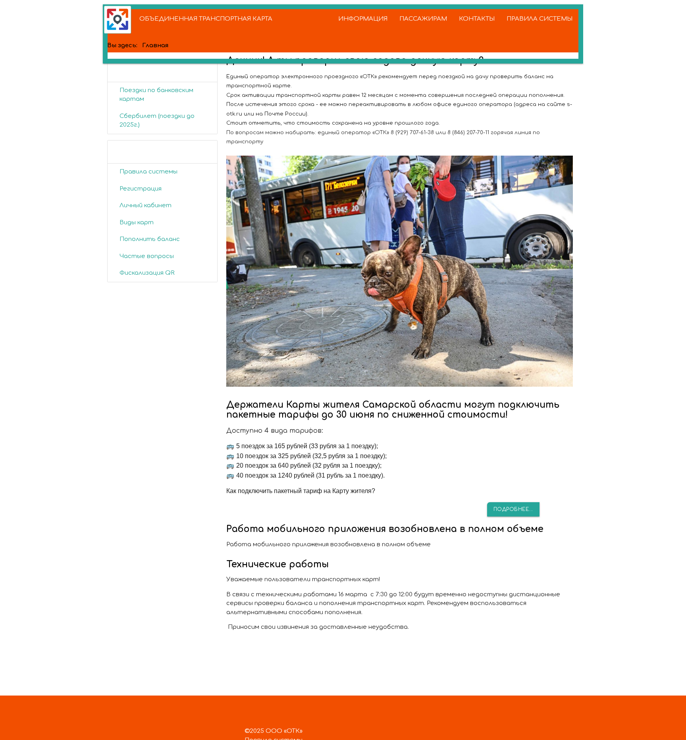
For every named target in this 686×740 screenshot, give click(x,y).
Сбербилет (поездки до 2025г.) (157, 121)
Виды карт (136, 222)
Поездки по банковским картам (156, 95)
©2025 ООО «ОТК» (274, 731)
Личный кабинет (145, 205)
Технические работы (277, 564)
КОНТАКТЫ (477, 18)
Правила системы (148, 171)
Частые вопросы (146, 256)
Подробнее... (513, 509)
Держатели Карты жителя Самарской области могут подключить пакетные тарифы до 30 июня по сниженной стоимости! (392, 410)
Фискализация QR (147, 273)
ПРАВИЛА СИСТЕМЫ (539, 18)
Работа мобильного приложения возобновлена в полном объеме (384, 529)
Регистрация (140, 188)
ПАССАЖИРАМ (423, 18)
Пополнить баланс (149, 239)
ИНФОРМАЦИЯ (362, 18)
